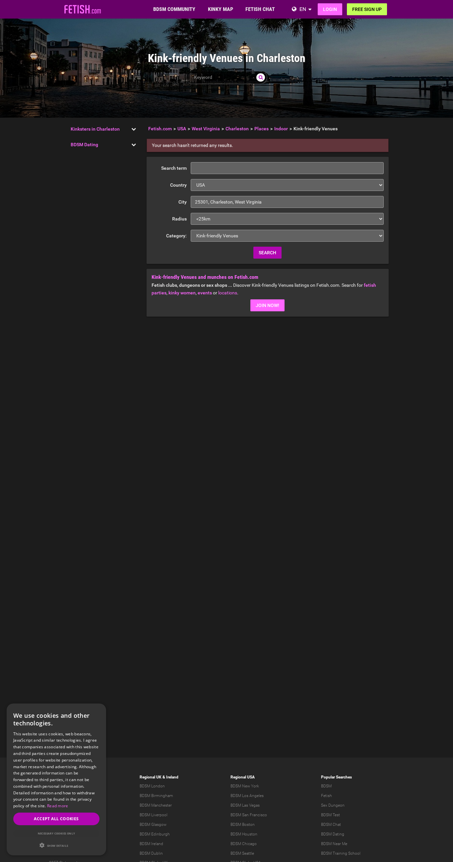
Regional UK (151, 777)
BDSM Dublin (151, 853)
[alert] (56, 779)
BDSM (326, 786)
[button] (56, 845)
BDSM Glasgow (153, 824)
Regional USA (242, 777)
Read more (57, 806)
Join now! (267, 305)
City (182, 202)
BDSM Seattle (242, 853)
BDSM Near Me (334, 843)
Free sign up (367, 9)
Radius (179, 218)
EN (302, 9)
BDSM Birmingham (156, 795)
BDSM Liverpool (153, 815)
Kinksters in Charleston (95, 129)
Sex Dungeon (333, 805)
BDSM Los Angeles (247, 795)
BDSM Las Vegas (245, 805)
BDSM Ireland (151, 843)
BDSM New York (244, 786)
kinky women (182, 292)
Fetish (326, 795)
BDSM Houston (243, 834)
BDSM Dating (84, 144)
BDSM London (152, 786)
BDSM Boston (242, 824)
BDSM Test (330, 815)
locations (227, 292)
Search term (174, 168)
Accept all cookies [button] (56, 819)
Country (178, 185)
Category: (176, 235)
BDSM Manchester (156, 805)
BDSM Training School (340, 853)
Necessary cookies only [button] (56, 833)
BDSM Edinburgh (155, 834)
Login (330, 9)
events (205, 292)
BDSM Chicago (243, 843)
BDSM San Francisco (248, 815)
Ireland (172, 777)
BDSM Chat (331, 824)
